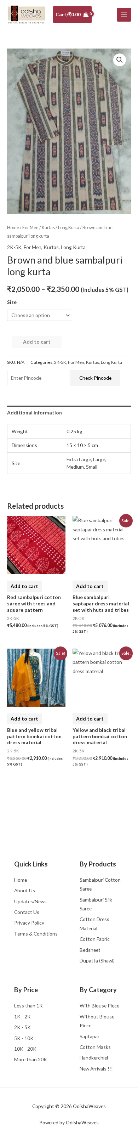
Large (99, 459)
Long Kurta (68, 227)
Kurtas (48, 227)
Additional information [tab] (34, 412)
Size (12, 302)
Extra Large (79, 459)
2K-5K (14, 247)
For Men (30, 227)
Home (13, 227)
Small (91, 467)
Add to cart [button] (24, 586)
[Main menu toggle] (124, 15)
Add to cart (37, 342)
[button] (119, 59)
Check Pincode (95, 378)
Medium (75, 467)
